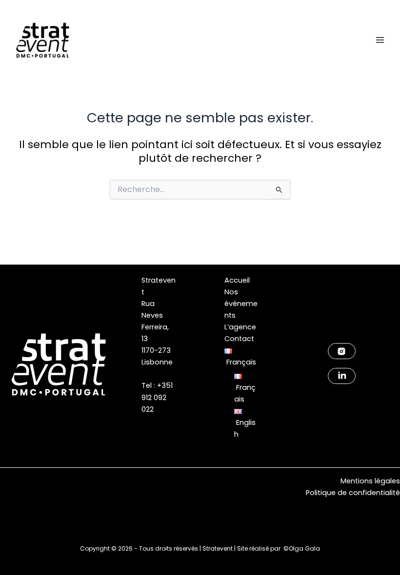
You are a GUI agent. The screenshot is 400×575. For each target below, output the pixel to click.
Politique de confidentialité (353, 493)
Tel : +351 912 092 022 (157, 397)
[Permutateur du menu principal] (380, 40)
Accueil (237, 280)
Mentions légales (370, 481)
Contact (239, 339)
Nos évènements (241, 303)
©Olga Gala (301, 548)
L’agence (240, 327)
